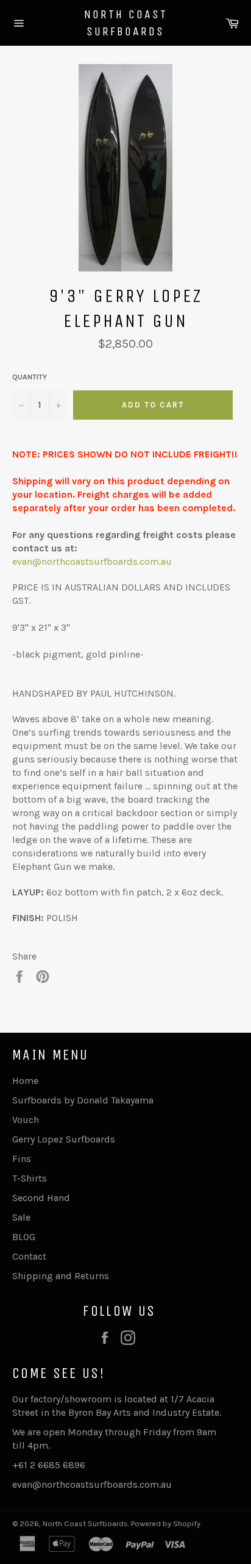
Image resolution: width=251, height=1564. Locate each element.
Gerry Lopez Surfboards (63, 1139)
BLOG (23, 1237)
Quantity (29, 377)
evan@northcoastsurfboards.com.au (92, 561)
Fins (21, 1158)
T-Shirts (29, 1178)
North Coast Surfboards (126, 22)
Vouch (25, 1119)
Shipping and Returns (60, 1276)
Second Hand (41, 1197)
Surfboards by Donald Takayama (83, 1100)
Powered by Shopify (165, 1523)
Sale (21, 1217)
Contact (29, 1256)
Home (25, 1080)
